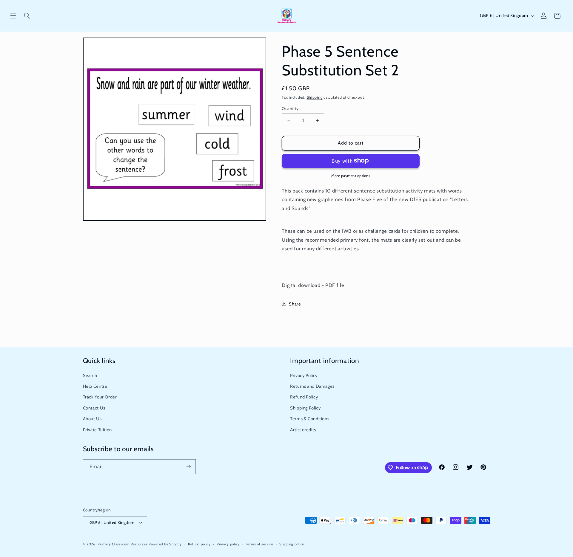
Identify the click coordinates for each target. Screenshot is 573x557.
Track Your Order (100, 397)
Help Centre (95, 386)
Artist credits (303, 429)
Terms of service (259, 544)
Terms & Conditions (309, 418)
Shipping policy (291, 544)
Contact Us (94, 408)
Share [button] (295, 304)
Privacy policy (228, 544)
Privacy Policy (304, 375)
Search (90, 375)
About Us (92, 418)
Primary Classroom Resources (122, 544)
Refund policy (199, 544)
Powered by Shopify (165, 544)
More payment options (350, 175)
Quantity (290, 108)
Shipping (315, 97)
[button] (13, 16)
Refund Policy (304, 397)
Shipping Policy (305, 408)
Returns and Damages (312, 386)
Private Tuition (97, 429)
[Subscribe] (188, 466)
